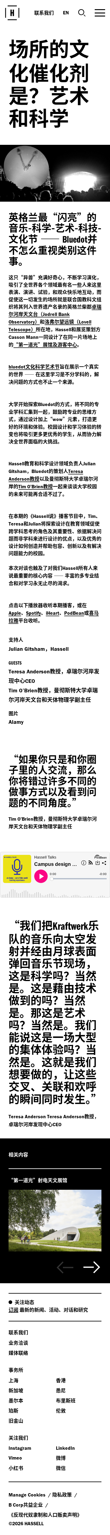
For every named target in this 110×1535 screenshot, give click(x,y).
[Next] (91, 1267)
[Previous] (65, 1267)
